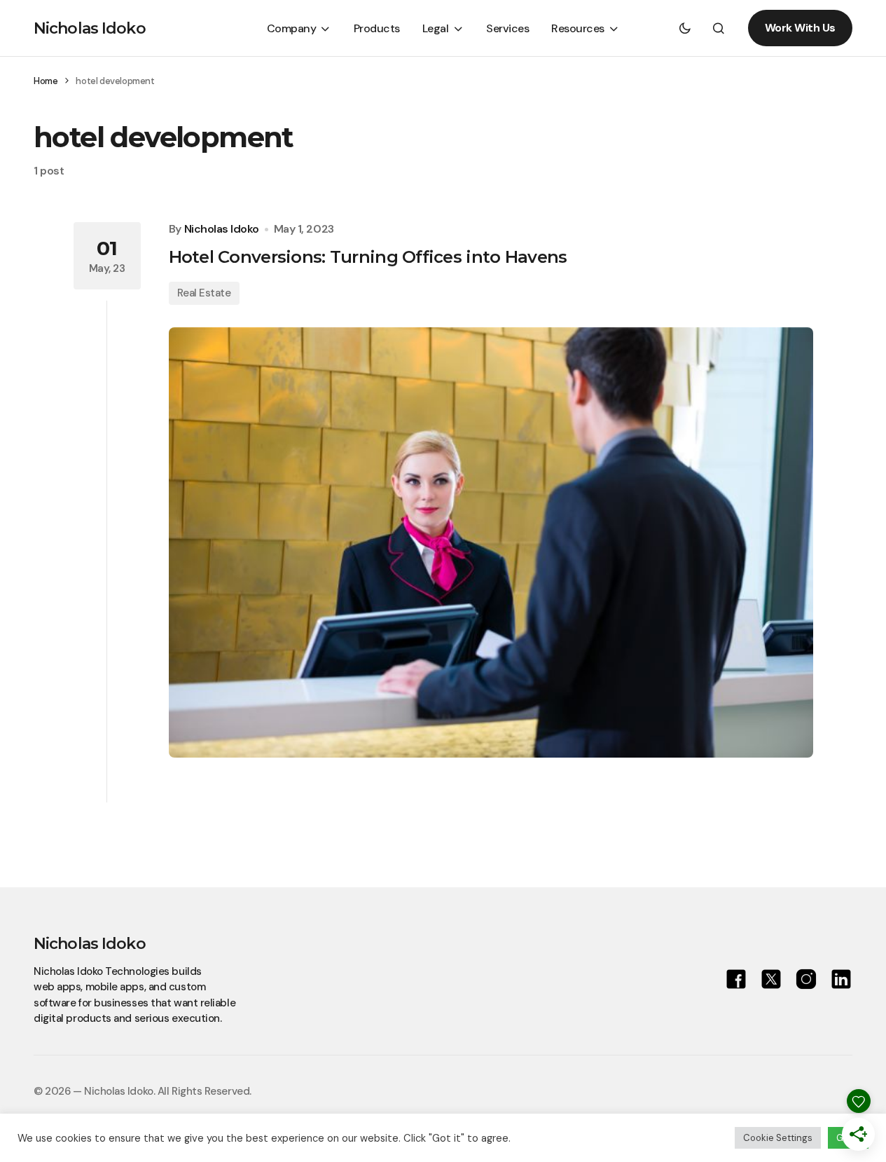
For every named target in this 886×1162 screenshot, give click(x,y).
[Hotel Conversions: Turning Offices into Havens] (491, 542)
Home (45, 81)
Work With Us (800, 27)
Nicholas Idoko (90, 28)
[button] (685, 28)
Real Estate (204, 293)
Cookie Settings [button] (777, 1138)
